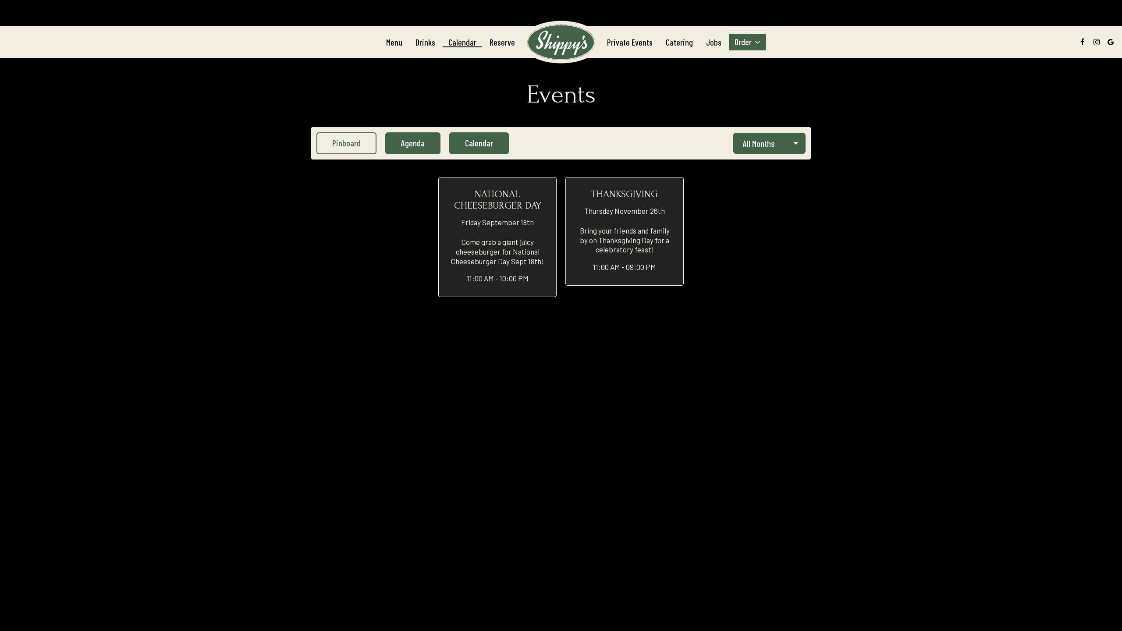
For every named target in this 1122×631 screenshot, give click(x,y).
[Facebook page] (1083, 42)
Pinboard (338, 143)
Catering (679, 42)
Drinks (425, 42)
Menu (394, 42)
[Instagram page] (1097, 42)
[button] (497, 237)
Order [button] (744, 42)
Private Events (630, 42)
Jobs (713, 42)
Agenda (405, 143)
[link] (561, 42)
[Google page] (1111, 42)
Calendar (462, 42)
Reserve (502, 42)
